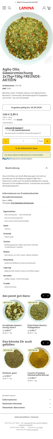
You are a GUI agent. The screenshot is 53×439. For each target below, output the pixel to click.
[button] (26, 168)
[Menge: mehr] (47, 141)
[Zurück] (43, 295)
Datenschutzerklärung (22, 417)
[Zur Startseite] (26, 8)
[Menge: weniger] (5, 141)
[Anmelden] (44, 8)
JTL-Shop (39, 427)
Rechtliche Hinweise (12, 404)
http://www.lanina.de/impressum (22, 203)
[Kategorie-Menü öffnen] (4, 8)
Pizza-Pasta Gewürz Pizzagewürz (37, 326)
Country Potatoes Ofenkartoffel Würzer (38, 374)
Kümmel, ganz (9, 373)
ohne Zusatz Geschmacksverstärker (16, 221)
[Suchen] (9, 8)
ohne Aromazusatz (10, 215)
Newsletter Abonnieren (13, 407)
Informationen (9, 400)
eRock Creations (32, 430)
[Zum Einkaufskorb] (49, 8)
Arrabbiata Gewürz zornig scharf (12, 326)
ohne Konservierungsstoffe (13, 218)
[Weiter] (48, 295)
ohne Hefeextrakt (25, 215)
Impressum (35, 417)
